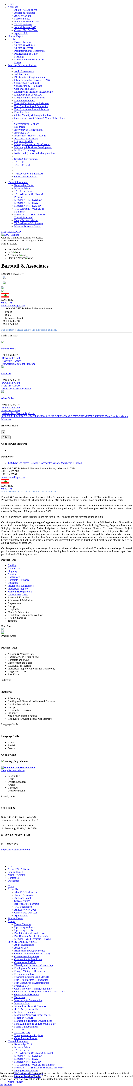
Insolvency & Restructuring (28, 129)
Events (11, 39)
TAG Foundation (23, 24)
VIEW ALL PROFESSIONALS (55, 416)
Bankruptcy (14, 577)
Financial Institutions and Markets (31, 103)
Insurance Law (22, 132)
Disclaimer (13, 880)
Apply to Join (21, 33)
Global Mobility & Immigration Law (33, 115)
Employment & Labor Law (28, 94)
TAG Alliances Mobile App (28, 223)
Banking (12, 565)
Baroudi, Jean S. (8, 348)
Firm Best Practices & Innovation (31, 106)
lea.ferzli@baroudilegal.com (16, 388)
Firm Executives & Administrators (31, 109)
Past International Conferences (29, 50)
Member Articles (22, 188)
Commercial (14, 568)
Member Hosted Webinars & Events (32, 939)
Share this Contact (11, 361)
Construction (14, 594)
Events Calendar (22, 42)
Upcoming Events (23, 47)
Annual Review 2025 (25, 27)
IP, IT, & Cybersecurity (26, 138)
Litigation (13, 582)
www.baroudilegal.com (13, 305)
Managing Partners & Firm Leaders (32, 144)
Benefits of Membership (26, 21)
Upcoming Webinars (24, 45)
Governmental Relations (26, 123)
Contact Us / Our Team (26, 30)
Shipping (12, 571)
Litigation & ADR (23, 141)
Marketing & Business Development (33, 147)
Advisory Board (22, 15)
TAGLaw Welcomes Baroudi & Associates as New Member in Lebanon (45, 463)
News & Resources (18, 182)
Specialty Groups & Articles (22, 65)
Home (11, 4)
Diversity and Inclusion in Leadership (33, 91)
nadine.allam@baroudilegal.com (18, 413)
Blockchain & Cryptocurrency (29, 77)
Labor (25, 594)
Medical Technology (24, 150)
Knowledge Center (24, 185)
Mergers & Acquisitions (20, 591)
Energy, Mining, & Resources (29, 97)
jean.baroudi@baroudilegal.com (18, 363)
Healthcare (19, 126)
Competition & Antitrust (26, 83)
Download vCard (11, 358)
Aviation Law (21, 74)
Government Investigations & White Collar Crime (39, 118)
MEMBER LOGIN (11, 231)
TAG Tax (19, 162)
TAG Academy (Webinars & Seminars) (34, 1064)
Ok (1, 1084)
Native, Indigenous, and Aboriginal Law (35, 153)
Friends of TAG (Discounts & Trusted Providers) (29, 216)
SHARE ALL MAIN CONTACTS (19, 416)
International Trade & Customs (30, 135)
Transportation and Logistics (28, 173)
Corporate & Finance (18, 579)
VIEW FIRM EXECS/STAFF (89, 416)
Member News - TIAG (26, 202)
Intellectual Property (18, 588)
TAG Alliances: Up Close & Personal (33, 1053)
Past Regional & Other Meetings (31, 936)
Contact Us (13, 877)
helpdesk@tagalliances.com (15, 849)
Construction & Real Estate (28, 85)
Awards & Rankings (24, 12)
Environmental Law (24, 100)
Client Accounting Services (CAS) (32, 80)
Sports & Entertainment (26, 159)
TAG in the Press (23, 191)
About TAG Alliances (25, 9)
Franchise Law (22, 112)
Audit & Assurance (24, 71)
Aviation (12, 574)
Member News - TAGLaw (28, 200)
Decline (8, 1084)
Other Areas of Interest (25, 176)
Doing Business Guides (26, 220)
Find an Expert (15, 36)
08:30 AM (6, 302)
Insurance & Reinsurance (21, 585)
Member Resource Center (27, 226)
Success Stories (22, 18)
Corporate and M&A (25, 88)
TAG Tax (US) (22, 164)
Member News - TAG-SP (27, 205)
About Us (13, 7)
